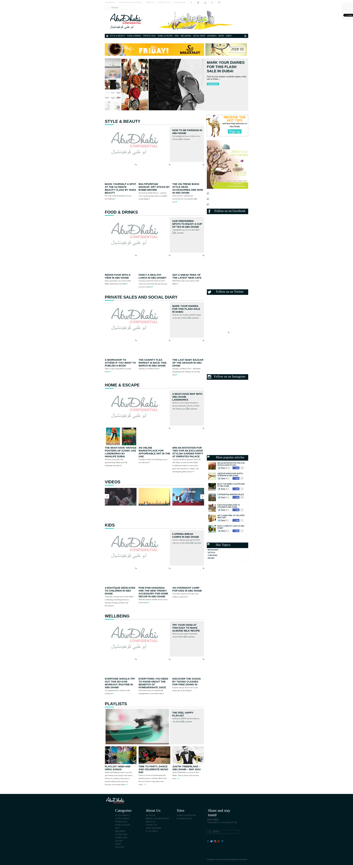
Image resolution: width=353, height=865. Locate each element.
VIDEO (118, 844)
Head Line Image (153, 828)
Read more (213, 88)
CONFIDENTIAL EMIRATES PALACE (230, 494)
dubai (229, 36)
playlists (116, 703)
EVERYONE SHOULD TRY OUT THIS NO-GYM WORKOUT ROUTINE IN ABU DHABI (120, 683)
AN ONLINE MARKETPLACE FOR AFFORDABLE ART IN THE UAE (154, 452)
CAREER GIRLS (121, 838)
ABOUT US (150, 822)
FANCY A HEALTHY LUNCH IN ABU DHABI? (152, 276)
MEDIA (221, 36)
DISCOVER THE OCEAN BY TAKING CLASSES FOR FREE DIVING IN (186, 681)
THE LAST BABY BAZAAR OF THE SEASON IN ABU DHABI (187, 362)
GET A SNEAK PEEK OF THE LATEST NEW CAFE (186, 276)
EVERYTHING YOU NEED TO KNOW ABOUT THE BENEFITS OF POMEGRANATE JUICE (153, 683)
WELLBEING (186, 36)
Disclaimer (243, 859)
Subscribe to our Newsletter (222, 823)
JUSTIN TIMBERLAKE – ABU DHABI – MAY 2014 (186, 768)
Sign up (234, 131)
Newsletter (179, 2)
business (212, 36)
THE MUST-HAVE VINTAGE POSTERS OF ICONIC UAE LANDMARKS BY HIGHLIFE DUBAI (121, 452)
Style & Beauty (117, 36)
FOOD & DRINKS (134, 36)
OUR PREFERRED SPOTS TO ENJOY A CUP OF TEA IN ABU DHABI (187, 224)
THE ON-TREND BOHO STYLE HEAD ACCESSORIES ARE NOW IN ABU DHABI (187, 188)
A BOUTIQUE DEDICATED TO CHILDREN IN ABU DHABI (120, 590)
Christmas (212, 555)
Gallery (119, 841)
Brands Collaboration (130, 2)
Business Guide (184, 819)
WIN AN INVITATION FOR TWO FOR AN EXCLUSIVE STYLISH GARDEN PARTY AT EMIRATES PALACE (187, 452)
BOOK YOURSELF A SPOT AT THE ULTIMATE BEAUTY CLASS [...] (224, 68)
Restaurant (213, 550)
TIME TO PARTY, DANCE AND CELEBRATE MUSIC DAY (153, 769)
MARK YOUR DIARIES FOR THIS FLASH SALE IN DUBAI (186, 309)
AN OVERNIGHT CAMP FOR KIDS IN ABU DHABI (187, 589)
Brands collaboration (157, 819)
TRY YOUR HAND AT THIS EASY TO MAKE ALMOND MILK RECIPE (186, 628)
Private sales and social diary (141, 297)
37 (229, 468)
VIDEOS (112, 482)
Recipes (211, 558)
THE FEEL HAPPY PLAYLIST (182, 714)
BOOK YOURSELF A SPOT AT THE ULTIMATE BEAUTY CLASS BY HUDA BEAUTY (120, 188)
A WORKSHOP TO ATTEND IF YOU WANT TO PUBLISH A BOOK (120, 362)
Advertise (110, 2)
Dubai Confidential (186, 815)
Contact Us (164, 2)
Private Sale (149, 36)
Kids (177, 36)
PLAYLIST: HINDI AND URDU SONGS (117, 768)
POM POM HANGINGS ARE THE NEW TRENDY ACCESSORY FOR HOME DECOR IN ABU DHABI (153, 592)
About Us (150, 2)
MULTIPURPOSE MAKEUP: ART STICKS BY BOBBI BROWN (154, 187)
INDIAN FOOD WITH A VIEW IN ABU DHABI (117, 276)
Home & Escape (165, 36)
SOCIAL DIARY (199, 36)
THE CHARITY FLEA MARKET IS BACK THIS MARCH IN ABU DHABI (152, 362)
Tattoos (211, 553)
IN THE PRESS (152, 831)
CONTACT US (151, 825)
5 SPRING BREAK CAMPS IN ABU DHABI (185, 535)
